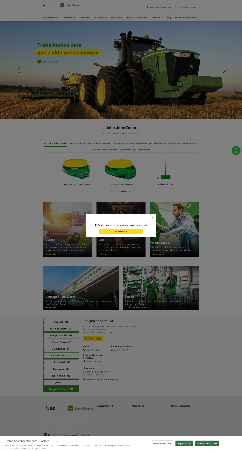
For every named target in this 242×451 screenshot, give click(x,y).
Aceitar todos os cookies (207, 443)
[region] (121, 443)
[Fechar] (237, 443)
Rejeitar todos (184, 443)
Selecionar (120, 231)
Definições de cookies (162, 443)
